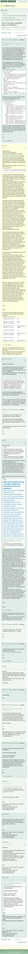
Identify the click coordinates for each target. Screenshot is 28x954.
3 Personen (4, 661)
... (14, 32)
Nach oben (3, 939)
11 (23, 32)
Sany (5, 145)
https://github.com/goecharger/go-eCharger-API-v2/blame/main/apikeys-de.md (13, 156)
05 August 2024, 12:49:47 (7, 646)
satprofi (6, 781)
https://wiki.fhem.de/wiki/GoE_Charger (11, 652)
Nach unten (4, 32)
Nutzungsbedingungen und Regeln (12, 950)
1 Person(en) (4, 140)
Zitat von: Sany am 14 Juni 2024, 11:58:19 (13, 379)
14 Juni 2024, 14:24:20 (6, 411)
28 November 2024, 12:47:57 (7, 816)
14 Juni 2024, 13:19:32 (6, 361)
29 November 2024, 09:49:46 (7, 879)
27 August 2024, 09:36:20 (7, 668)
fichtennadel (8, 359)
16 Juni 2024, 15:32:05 (6, 442)
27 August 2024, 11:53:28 (7, 692)
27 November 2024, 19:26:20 (7, 783)
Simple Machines (17, 952)
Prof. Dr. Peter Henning (11, 40)
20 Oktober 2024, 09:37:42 (7, 745)
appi (5, 666)
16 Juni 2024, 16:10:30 (6, 626)
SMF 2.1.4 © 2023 (10, 952)
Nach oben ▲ (23, 950)
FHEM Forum (9, 6)
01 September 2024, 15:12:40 (8, 707)
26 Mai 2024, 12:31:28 (6, 42)
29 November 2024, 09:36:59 (7, 844)
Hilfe (3, 950)
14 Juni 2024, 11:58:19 (6, 148)
